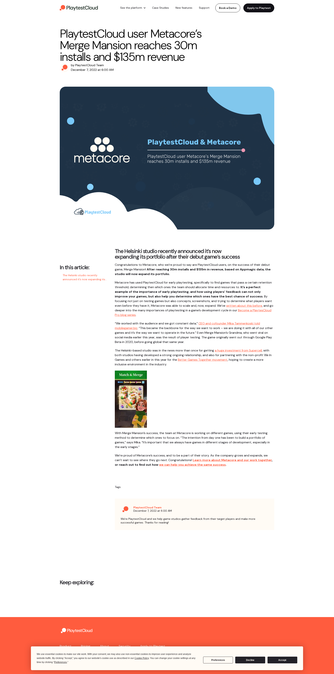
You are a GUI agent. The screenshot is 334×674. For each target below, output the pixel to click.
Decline (250, 660)
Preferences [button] (60, 662)
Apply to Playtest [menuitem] (152, 646)
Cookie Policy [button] (142, 658)
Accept (282, 660)
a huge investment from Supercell (238, 350)
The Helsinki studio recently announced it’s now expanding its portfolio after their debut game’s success (84, 277)
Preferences (218, 660)
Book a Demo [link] (228, 8)
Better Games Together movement (202, 360)
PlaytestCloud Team (89, 65)
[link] (79, 8)
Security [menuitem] (124, 646)
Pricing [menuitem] (85, 646)
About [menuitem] (104, 646)
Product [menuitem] (65, 646)
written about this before (244, 306)
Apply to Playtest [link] (259, 8)
